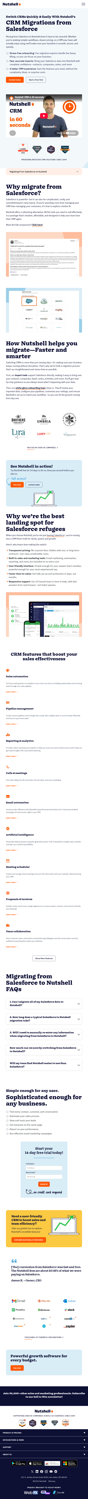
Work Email (30, 1172)
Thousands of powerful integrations (43, 1337)
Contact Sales (15, 80)
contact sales (34, 485)
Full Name (30, 1164)
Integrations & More (13, 1440)
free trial (17, 485)
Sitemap (51, 1481)
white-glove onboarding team (30, 387)
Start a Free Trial (36, 80)
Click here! (37, 224)
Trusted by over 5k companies (41, 447)
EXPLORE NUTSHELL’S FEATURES (28, 1240)
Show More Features (44, 958)
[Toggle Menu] (83, 4)
